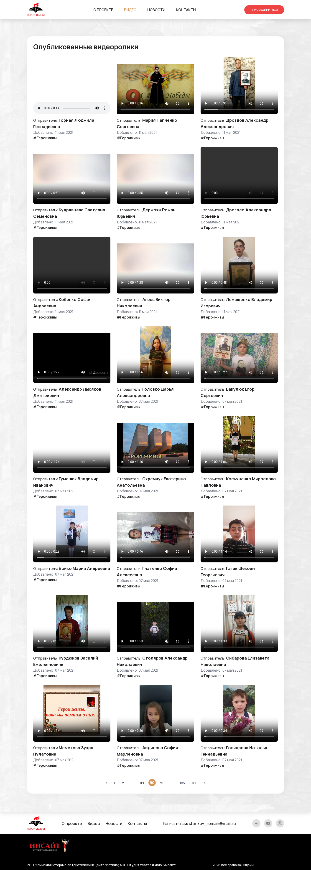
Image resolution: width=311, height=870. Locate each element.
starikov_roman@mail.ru (212, 823)
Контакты (186, 9)
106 (194, 783)
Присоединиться (264, 10)
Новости (156, 9)
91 (161, 783)
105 (182, 783)
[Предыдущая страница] (106, 783)
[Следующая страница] (205, 783)
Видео (130, 9)
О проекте (103, 9)
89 (142, 783)
